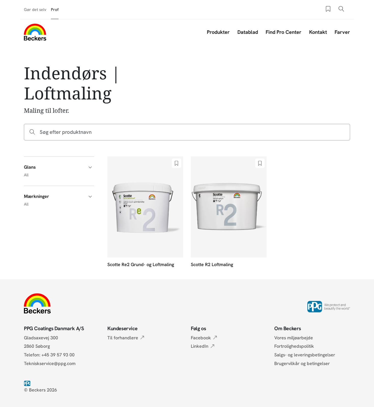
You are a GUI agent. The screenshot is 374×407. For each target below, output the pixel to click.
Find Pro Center (283, 32)
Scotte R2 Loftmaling (212, 264)
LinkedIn (199, 346)
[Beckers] (35, 32)
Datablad (247, 32)
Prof (55, 9)
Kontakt (318, 32)
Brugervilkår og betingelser (302, 363)
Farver (342, 32)
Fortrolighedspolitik (294, 346)
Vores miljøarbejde (293, 338)
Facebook (201, 338)
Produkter (218, 32)
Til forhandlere (122, 338)
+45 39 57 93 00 (58, 355)
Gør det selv (35, 9)
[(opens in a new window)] (28, 383)
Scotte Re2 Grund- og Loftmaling (140, 264)
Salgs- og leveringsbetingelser (304, 355)
